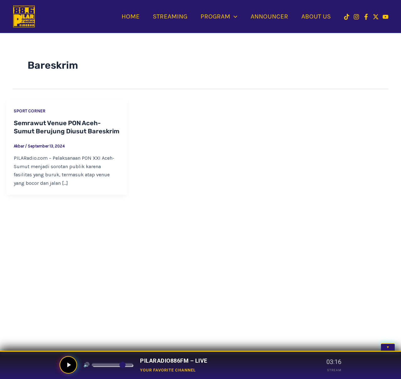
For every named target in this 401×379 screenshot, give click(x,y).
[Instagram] (356, 17)
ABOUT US (316, 16)
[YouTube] (385, 17)
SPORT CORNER (29, 111)
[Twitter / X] (376, 17)
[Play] (68, 365)
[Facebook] (366, 17)
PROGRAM (215, 16)
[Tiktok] (347, 17)
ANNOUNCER (269, 16)
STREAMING (170, 16)
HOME (131, 16)
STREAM (334, 370)
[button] (233, 16)
